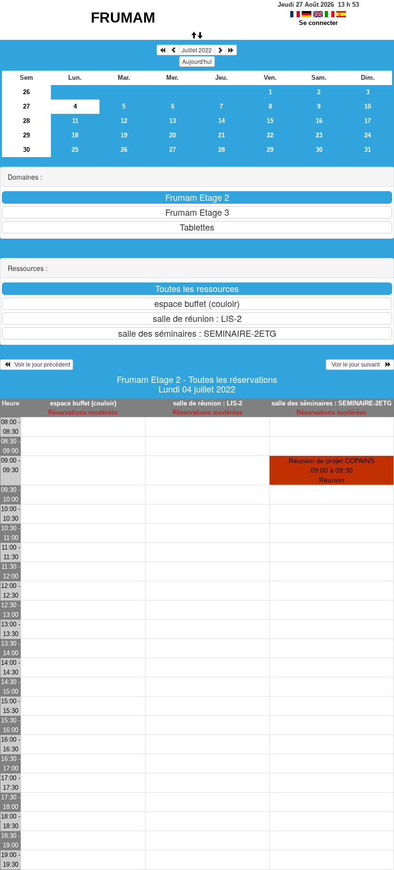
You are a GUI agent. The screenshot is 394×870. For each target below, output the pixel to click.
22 (270, 135)
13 (172, 120)
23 (319, 135)
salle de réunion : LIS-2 (207, 403)
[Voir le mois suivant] (220, 50)
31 (367, 149)
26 (26, 92)
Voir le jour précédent (40, 364)
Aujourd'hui (197, 61)
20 (172, 135)
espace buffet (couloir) (83, 403)
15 (270, 120)
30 (26, 149)
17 (367, 120)
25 (75, 149)
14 (221, 120)
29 (26, 135)
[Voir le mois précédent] (173, 50)
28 (26, 120)
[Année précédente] (162, 50)
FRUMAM (123, 17)
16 (319, 120)
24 (367, 135)
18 (75, 135)
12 (124, 120)
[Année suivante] (231, 50)
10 (367, 106)
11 (75, 120)
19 (124, 135)
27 (26, 106)
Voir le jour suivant (357, 364)
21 (221, 135)
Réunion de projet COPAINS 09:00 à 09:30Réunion (331, 470)
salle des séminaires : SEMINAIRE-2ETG (331, 403)
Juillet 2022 (197, 50)
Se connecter (318, 22)
